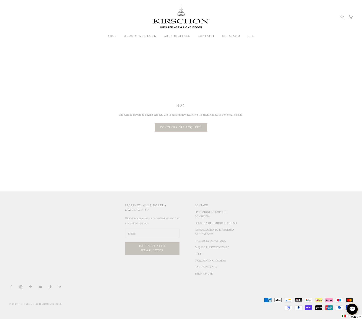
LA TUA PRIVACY (206, 266)
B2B (251, 35)
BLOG (198, 253)
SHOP (112, 35)
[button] (346, 316)
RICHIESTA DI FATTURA (210, 240)
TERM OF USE (204, 273)
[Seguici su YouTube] (40, 287)
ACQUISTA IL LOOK (140, 35)
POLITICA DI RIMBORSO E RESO (216, 223)
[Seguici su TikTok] (50, 287)
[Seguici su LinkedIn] (60, 287)
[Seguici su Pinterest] (30, 287)
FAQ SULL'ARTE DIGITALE (212, 247)
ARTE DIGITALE (177, 35)
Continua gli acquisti (181, 127)
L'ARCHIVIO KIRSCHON (210, 260)
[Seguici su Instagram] (21, 287)
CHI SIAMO (231, 35)
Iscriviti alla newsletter (152, 248)
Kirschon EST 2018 (48, 304)
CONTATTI (206, 35)
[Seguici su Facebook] (11, 287)
